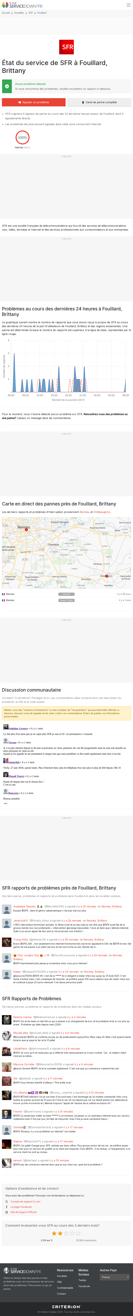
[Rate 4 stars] (73, 1233)
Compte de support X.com (25, 1201)
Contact (61, 1293)
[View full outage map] (66, 553)
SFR (31, 12)
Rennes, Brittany (111, 906)
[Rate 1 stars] (55, 1233)
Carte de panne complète (101, 102)
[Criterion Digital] (66, 1306)
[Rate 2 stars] (61, 1233)
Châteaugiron (102, 512)
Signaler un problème (35, 102)
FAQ (59, 1281)
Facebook (84, 1286)
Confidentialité (65, 1287)
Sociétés (19, 12)
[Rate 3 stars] (67, 1233)
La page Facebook (21, 1206)
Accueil (6, 12)
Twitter (82, 1280)
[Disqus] (66, 763)
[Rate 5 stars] (79, 1233)
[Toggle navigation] (128, 5)
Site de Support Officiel (23, 1212)
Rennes (84, 512)
